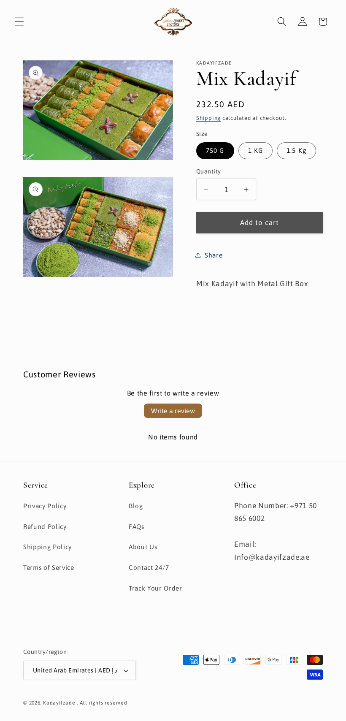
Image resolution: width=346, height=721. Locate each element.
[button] (19, 21)
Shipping (208, 118)
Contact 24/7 (149, 567)
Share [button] (213, 255)
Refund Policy (45, 526)
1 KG (255, 150)
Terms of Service (48, 567)
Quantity (208, 171)
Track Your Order (155, 588)
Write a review (173, 411)
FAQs (136, 526)
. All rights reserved (102, 703)
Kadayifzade (59, 703)
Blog (136, 506)
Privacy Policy (44, 506)
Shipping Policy (47, 546)
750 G (215, 150)
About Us (143, 546)
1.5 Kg (296, 150)
